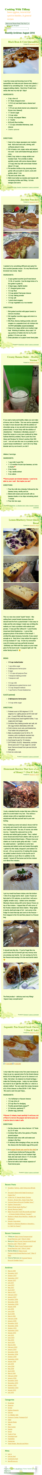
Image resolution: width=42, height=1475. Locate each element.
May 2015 (11, 1340)
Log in (10, 1454)
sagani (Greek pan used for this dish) (23, 1150)
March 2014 (12, 1373)
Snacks (19, 187)
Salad (9, 1420)
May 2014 (11, 1368)
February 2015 (12, 1347)
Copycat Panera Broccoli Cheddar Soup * (21, 1202)
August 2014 (12, 1361)
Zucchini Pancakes (30, 199)
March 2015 (12, 1345)
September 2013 (13, 1388)
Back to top (7, 1472)
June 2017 (11, 1285)
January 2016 (12, 1321)
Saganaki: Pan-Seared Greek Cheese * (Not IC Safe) (21, 1028)
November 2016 (13, 1302)
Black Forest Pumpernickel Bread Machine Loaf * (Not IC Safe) (22, 1253)
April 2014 (11, 1371)
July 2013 (11, 1392)
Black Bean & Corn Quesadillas (23, 41)
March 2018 (12, 1271)
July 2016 (11, 1309)
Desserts (25, 756)
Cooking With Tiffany (17, 9)
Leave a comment (34, 187)
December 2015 (13, 1323)
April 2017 (11, 1290)
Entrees (26, 1014)
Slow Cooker (12, 1427)
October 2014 (12, 1357)
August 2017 (12, 1280)
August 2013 (12, 1390)
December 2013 (13, 1380)
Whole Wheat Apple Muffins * (17, 1207)
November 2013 (13, 1383)
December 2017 (13, 1273)
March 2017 (12, 1292)
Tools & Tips (12, 1434)
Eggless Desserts (13, 1410)
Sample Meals (12, 1422)
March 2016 (12, 1316)
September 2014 (13, 1359)
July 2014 (11, 1364)
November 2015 (13, 1326)
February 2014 (12, 1376)
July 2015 (11, 1335)
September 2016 (13, 1304)
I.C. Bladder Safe (20, 505)
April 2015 (11, 1342)
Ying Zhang (7, 1470)
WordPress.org (13, 1461)
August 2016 (12, 1306)
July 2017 (11, 1283)
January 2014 (12, 1378)
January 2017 (12, 1297)
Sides (14, 187)
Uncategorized (12, 1436)
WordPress (19, 1469)
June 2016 (11, 1311)
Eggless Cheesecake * (14, 1204)
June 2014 (11, 1366)
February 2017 (12, 1295)
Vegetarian (25, 187)
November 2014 (13, 1354)
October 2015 (12, 1328)
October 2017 (12, 1275)
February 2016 (12, 1318)
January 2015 (12, 1349)
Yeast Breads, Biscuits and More (18, 1443)
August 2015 (12, 1333)
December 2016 (13, 1299)
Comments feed (13, 1459)
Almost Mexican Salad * (15, 1209)
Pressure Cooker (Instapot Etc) (18, 1417)
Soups (10, 1431)
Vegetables (11, 1439)
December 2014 (13, 1352)
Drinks (10, 1408)
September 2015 (13, 1330)
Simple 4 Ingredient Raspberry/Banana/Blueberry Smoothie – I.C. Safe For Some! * (21, 1223)
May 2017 (11, 1287)
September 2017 (13, 1278)
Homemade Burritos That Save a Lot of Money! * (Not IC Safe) (21, 770)
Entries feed (12, 1456)
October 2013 (12, 1385)
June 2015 (11, 1337)
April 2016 (11, 1314)
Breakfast (21, 344)
